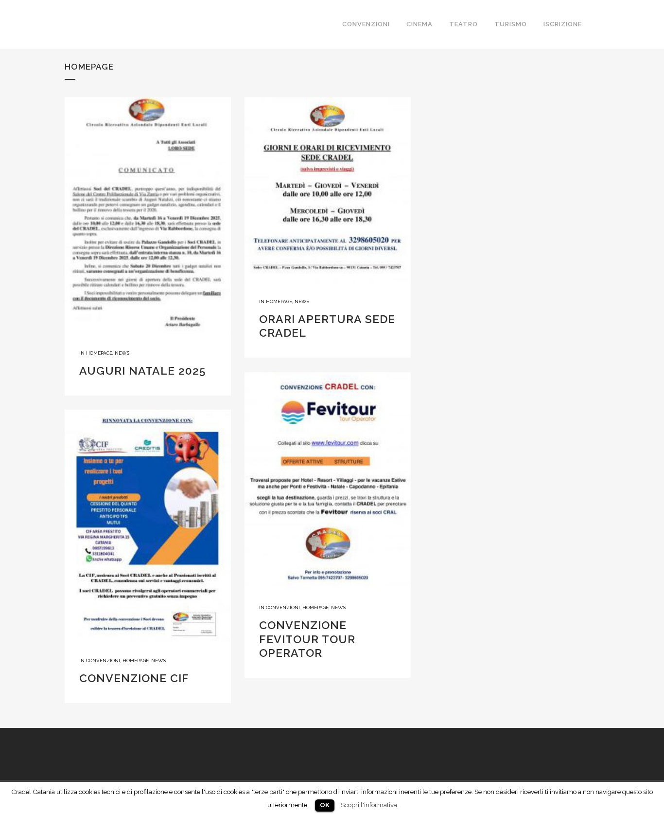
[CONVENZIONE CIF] (148, 526)
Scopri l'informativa (369, 805)
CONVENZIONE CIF (134, 678)
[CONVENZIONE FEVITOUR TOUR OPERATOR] (328, 481)
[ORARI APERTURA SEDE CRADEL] (328, 190)
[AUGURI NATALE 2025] (148, 216)
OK (325, 805)
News (122, 353)
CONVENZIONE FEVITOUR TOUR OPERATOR (307, 638)
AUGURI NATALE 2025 (142, 370)
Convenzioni (283, 607)
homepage (99, 353)
